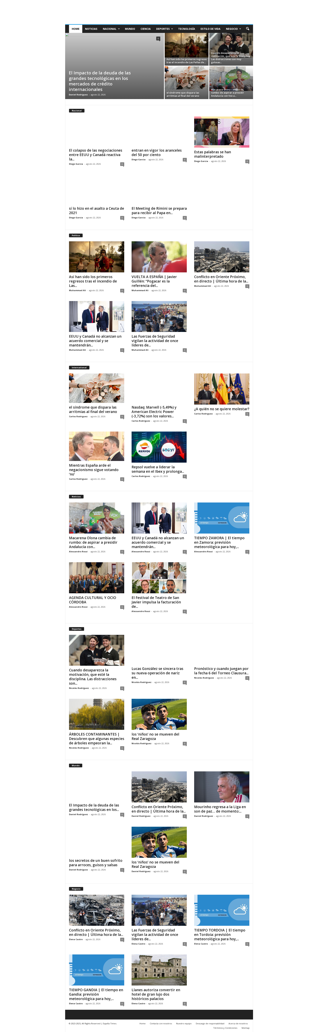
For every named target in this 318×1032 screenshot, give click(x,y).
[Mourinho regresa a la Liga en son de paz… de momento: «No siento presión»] (221, 786)
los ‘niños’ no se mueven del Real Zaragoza (155, 736)
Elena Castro (76, 939)
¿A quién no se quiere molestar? (221, 409)
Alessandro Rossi (78, 551)
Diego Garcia (76, 163)
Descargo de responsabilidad (210, 1023)
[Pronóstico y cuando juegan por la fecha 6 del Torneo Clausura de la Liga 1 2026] (221, 649)
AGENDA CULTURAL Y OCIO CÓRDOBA (92, 599)
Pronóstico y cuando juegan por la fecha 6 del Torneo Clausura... (221, 670)
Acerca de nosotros (238, 1023)
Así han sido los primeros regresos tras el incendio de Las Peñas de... (187, 61)
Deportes (163, 29)
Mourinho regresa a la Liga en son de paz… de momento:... (220, 809)
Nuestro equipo (184, 1023)
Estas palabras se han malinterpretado (212, 154)
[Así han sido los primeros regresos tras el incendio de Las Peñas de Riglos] (187, 45)
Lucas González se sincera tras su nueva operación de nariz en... (157, 673)
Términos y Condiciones (225, 1027)
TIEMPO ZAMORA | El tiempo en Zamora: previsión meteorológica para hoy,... (219, 542)
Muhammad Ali (77, 290)
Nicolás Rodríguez (79, 688)
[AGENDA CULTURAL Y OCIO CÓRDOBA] (96, 577)
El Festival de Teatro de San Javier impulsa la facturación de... (156, 602)
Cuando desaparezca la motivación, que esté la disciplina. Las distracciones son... (92, 677)
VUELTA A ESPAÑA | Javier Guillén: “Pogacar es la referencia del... (154, 281)
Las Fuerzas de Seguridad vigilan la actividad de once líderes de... (155, 341)
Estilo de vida (210, 29)
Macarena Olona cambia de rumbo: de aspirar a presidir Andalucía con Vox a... (227, 92)
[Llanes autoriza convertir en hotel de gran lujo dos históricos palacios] (159, 970)
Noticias (91, 29)
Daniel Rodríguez (78, 94)
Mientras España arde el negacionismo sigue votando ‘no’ (94, 470)
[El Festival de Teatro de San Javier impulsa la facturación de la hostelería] (159, 577)
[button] (247, 29)
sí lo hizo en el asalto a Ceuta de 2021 (96, 210)
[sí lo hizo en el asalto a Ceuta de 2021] (96, 189)
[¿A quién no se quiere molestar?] (221, 389)
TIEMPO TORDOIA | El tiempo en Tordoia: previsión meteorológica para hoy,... (219, 934)
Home (76, 29)
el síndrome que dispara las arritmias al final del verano (183, 94)
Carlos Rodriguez (78, 416)
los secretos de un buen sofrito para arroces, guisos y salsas (95, 862)
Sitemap (245, 1027)
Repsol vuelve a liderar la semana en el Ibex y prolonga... (158, 469)
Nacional (109, 29)
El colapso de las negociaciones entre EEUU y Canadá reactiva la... (95, 155)
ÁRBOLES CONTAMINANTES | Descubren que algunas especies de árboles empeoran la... (96, 738)
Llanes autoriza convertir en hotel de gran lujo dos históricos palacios (156, 994)
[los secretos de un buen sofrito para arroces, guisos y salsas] (96, 841)
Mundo (130, 29)
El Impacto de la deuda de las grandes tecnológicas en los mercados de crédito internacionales (100, 81)
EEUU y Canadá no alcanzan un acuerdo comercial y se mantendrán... (95, 341)
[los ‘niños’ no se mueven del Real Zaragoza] (159, 714)
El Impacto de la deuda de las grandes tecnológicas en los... (94, 807)
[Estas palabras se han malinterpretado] (221, 132)
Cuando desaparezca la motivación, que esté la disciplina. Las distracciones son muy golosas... (231, 57)
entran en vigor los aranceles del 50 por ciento (157, 152)
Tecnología (186, 29)
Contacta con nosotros (161, 1023)
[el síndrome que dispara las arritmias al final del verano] (187, 77)
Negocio (232, 29)
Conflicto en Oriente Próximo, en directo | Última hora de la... (221, 279)
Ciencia (146, 29)
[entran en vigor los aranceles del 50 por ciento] (159, 131)
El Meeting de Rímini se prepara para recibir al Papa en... (159, 210)
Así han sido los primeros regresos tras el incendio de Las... (93, 281)
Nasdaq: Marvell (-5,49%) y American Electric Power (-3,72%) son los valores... (154, 411)
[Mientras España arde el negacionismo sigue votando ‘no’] (96, 446)
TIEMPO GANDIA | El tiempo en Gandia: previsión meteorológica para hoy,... (96, 994)
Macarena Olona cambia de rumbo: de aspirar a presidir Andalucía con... (93, 542)
